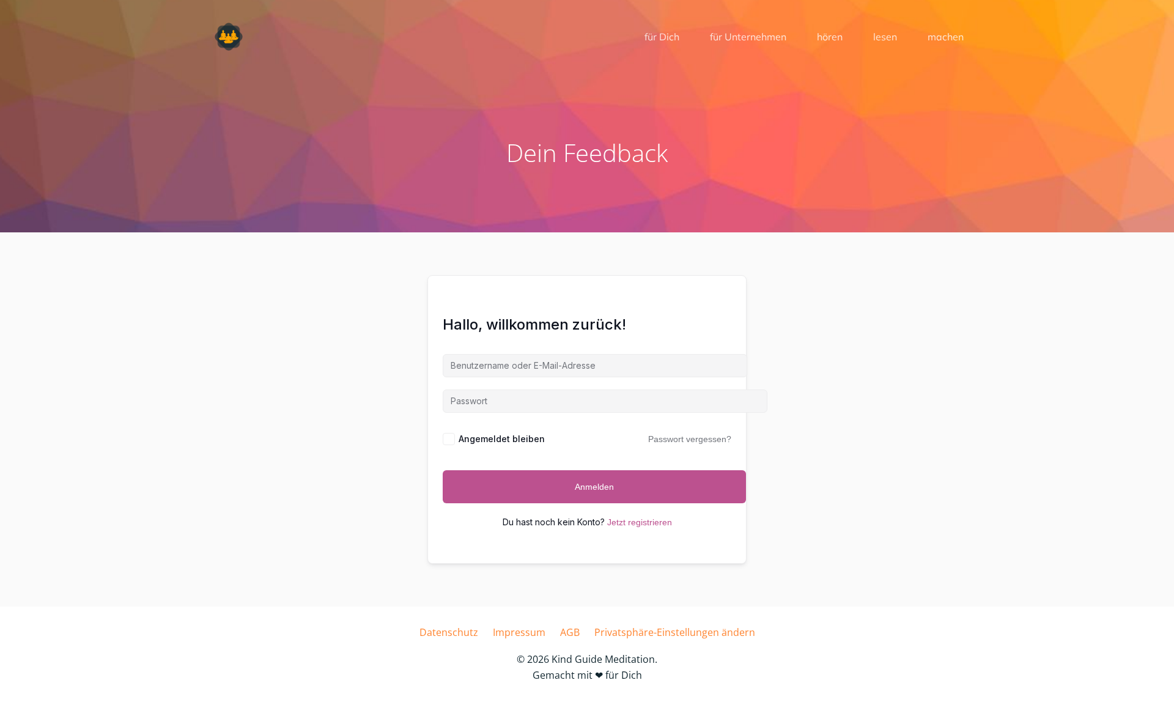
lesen (885, 37)
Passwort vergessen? (689, 439)
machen (946, 37)
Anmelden (594, 487)
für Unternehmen (748, 37)
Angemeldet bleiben (502, 439)
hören (830, 37)
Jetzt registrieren (639, 522)
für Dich (661, 37)
